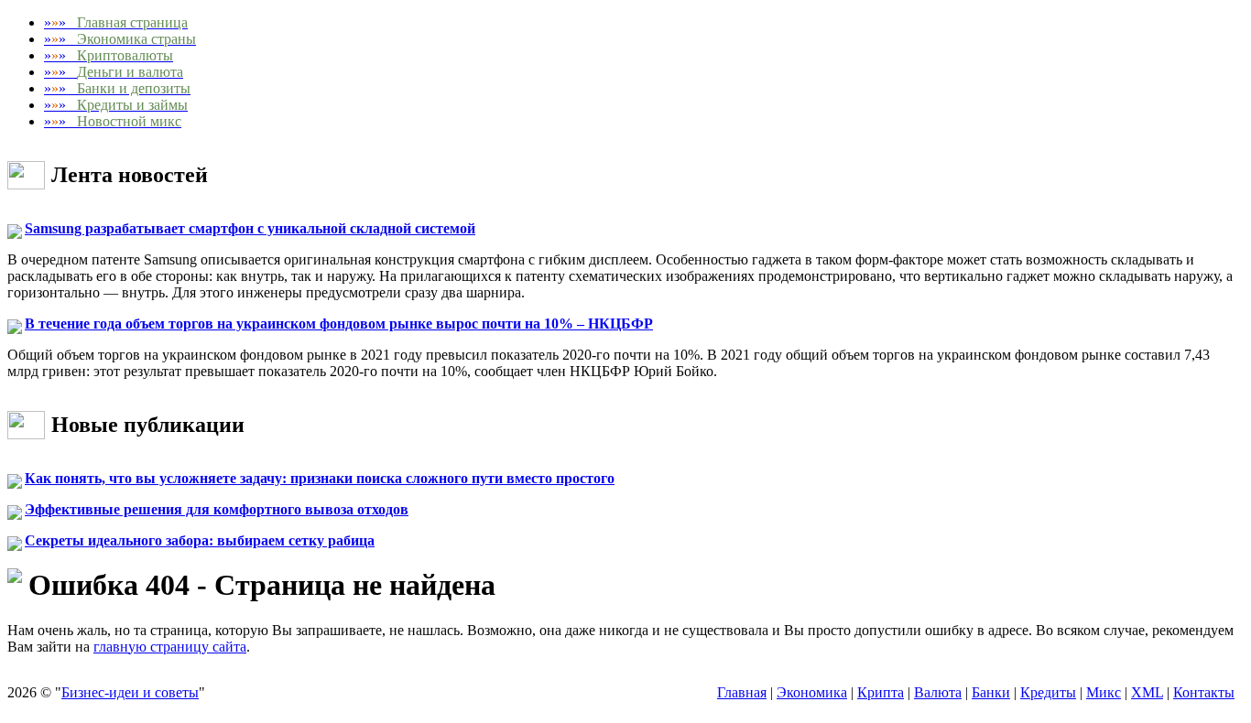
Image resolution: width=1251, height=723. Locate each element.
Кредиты (1048, 692)
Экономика (812, 692)
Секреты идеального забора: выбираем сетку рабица (200, 540)
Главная (742, 692)
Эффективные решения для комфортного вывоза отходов (216, 509)
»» (116, 22)
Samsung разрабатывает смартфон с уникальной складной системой (250, 228)
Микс (1103, 692)
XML (1147, 692)
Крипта (880, 692)
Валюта (938, 692)
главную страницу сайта (169, 646)
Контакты (1204, 692)
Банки (991, 692)
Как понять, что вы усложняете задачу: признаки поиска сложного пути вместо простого (320, 478)
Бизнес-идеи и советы (130, 692)
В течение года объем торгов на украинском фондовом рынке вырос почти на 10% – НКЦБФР (339, 323)
